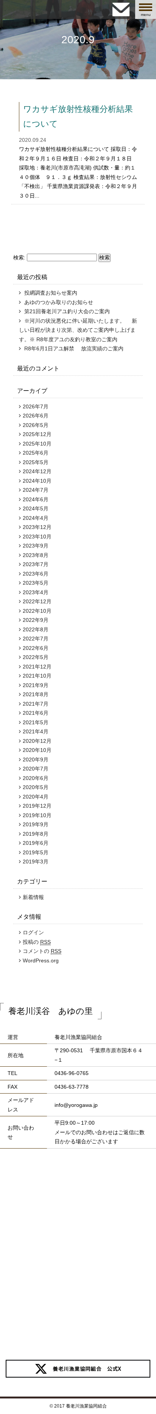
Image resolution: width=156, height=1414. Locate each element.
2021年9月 (35, 685)
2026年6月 (35, 416)
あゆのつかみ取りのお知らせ (58, 302)
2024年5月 (35, 508)
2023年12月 (37, 527)
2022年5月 (35, 657)
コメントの (42, 951)
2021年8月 (35, 694)
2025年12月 (37, 434)
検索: (19, 257)
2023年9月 (35, 546)
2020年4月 (35, 797)
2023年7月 (35, 564)
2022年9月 (35, 620)
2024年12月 (37, 471)
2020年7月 (35, 769)
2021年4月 (35, 731)
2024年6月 (35, 499)
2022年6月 (35, 648)
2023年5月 (35, 583)
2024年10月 (37, 481)
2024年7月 (35, 490)
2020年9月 (35, 759)
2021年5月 (35, 722)
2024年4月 (35, 518)
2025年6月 (35, 453)
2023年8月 (35, 555)
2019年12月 (37, 806)
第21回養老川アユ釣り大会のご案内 (67, 311)
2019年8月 (35, 834)
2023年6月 (35, 574)
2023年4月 (35, 592)
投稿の (37, 942)
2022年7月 (35, 639)
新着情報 (33, 897)
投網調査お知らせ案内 (50, 293)
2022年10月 (37, 611)
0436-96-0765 (72, 1073)
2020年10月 (37, 750)
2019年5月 (35, 852)
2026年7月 (35, 406)
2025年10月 (37, 444)
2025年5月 (35, 462)
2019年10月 (37, 815)
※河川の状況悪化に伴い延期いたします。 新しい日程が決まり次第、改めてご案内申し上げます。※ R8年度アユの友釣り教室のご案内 (78, 330)
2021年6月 (35, 713)
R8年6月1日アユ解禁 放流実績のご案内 (73, 348)
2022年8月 (35, 629)
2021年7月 (35, 704)
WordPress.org (41, 960)
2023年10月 (37, 537)
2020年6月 (35, 778)
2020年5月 (35, 787)
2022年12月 (37, 601)
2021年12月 (37, 667)
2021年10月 (37, 676)
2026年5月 (35, 425)
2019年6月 (35, 843)
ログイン (33, 932)
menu (148, 10)
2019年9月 (35, 824)
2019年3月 (35, 861)
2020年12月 (37, 741)
